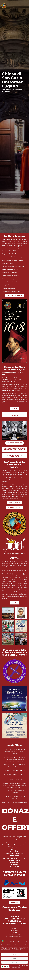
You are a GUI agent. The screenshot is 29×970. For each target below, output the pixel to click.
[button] (27, 941)
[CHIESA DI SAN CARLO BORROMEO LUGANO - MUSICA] (21, 639)
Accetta (14, 954)
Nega (14, 958)
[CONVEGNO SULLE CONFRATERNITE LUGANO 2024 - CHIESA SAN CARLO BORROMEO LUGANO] (8, 613)
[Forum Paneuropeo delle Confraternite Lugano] (21, 626)
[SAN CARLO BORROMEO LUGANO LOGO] (4, 5)
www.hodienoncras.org (20, 587)
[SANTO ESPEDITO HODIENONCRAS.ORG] (14, 671)
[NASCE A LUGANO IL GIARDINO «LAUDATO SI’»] (14, 792)
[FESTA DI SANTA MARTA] (14, 780)
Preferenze (14, 962)
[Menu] (27, 5)
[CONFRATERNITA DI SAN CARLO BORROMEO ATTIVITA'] (8, 626)
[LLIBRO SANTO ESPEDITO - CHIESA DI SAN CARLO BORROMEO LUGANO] (21, 613)
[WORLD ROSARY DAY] (14, 698)
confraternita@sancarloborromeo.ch (14, 936)
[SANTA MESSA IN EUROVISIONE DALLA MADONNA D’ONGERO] (14, 766)
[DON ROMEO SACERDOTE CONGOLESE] (14, 802)
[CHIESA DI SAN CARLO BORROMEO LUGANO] (14, 430)
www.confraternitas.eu (9, 581)
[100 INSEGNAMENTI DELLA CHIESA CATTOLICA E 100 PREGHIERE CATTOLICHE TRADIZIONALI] (14, 759)
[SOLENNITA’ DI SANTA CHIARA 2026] (14, 770)
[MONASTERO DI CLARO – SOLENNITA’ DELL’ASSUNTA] (14, 775)
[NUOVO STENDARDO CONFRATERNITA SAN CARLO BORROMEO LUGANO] (14, 331)
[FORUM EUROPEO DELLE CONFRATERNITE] (14, 725)
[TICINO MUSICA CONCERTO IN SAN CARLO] (14, 797)
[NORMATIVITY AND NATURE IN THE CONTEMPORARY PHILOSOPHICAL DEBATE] (14, 752)
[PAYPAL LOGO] (14, 882)
